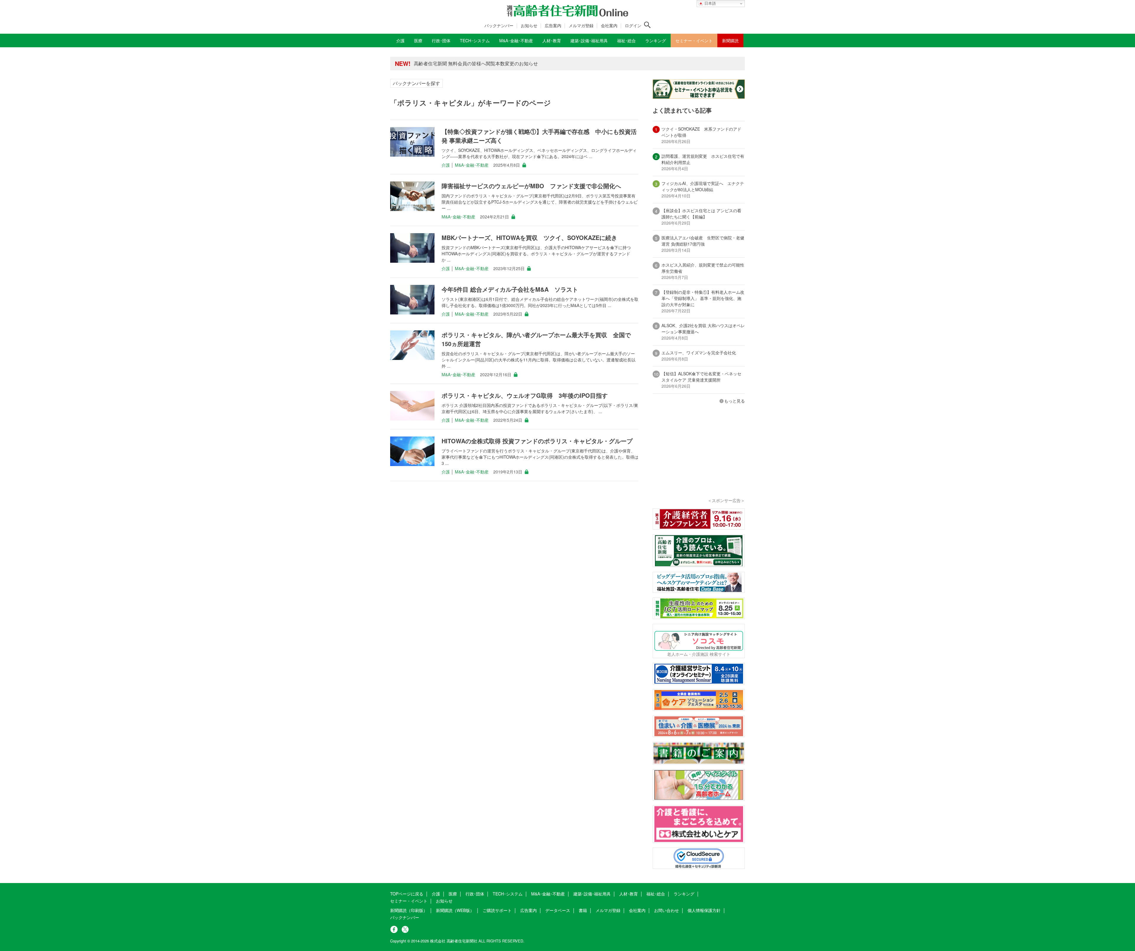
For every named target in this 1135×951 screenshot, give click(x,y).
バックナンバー (498, 25)
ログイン (633, 25)
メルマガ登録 (581, 25)
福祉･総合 (655, 894)
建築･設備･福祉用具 (592, 894)
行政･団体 (475, 894)
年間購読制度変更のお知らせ (444, 63)
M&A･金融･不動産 (472, 165)
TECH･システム (508, 894)
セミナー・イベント (408, 901)
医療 (453, 894)
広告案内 (553, 25)
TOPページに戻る (406, 894)
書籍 (583, 910)
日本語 (709, 3)
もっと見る (734, 401)
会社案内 (609, 25)
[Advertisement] (699, 459)
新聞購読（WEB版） (455, 910)
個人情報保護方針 (704, 910)
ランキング (684, 894)
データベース (557, 910)
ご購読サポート (497, 910)
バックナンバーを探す (416, 83)
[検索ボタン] (647, 24)
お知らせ (529, 25)
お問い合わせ (666, 910)
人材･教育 (628, 894)
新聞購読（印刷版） (408, 910)
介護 (446, 165)
